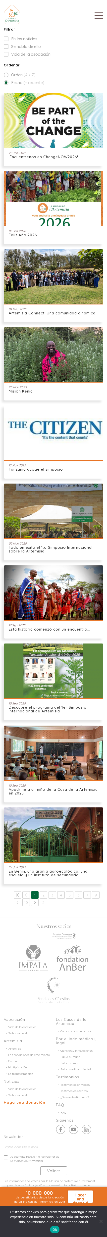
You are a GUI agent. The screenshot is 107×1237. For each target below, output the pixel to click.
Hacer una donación (80, 1197)
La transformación (20, 1074)
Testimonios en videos (75, 1085)
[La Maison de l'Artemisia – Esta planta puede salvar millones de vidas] (12, 13)
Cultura (13, 1061)
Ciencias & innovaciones (76, 1050)
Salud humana (70, 1057)
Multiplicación (17, 1067)
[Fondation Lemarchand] (64, 935)
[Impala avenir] (33, 957)
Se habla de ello (26, 46)
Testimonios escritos (74, 1091)
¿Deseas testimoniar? (74, 1097)
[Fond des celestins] (53, 989)
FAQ (63, 1112)
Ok (55, 1230)
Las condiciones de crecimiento (29, 1055)
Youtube (86, 1129)
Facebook (60, 1129)
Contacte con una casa (75, 1031)
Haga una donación (24, 1102)
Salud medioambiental (75, 1069)
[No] (100, 1221)
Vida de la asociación (31, 54)
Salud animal (69, 1063)
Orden (23, 74)
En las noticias (24, 38)
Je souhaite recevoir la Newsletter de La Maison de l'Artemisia (34, 1159)
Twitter (73, 1129)
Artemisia (14, 1048)
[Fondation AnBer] (72, 957)
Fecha (27, 82)
